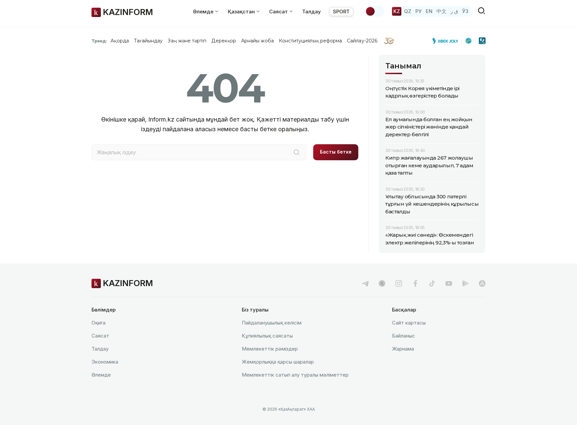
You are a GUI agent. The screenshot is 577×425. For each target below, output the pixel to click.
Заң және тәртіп (187, 41)
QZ (407, 11)
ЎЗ (465, 11)
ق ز (454, 11)
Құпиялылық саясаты (267, 336)
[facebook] (415, 283)
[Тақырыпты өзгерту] (374, 11)
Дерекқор (223, 41)
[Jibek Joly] (447, 40)
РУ (418, 11)
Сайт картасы (409, 323)
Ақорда (120, 41)
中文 (441, 11)
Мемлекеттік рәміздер (270, 349)
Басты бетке (336, 152)
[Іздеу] (296, 152)
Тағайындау (148, 41)
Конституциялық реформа (310, 41)
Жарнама (403, 349)
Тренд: (99, 40)
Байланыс (403, 336)
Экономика (104, 362)
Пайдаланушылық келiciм (272, 323)
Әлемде (101, 375)
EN (429, 11)
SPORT (341, 11)
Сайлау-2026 (362, 41)
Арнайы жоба (257, 41)
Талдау (311, 11)
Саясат (100, 336)
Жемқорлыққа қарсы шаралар (278, 362)
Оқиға (98, 323)
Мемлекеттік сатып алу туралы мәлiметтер (295, 375)
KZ (396, 11)
